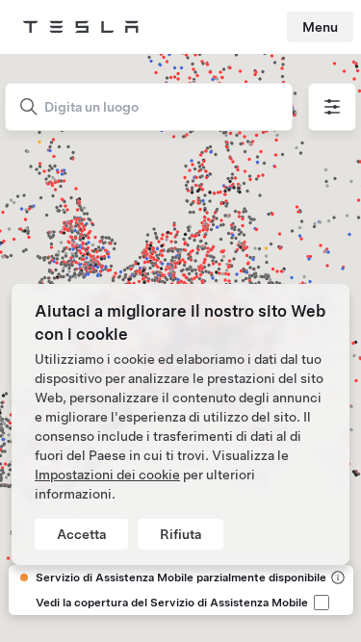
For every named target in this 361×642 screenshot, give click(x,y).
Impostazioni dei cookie (107, 474)
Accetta (81, 534)
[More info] (336, 577)
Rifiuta (180, 534)
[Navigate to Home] (81, 27)
